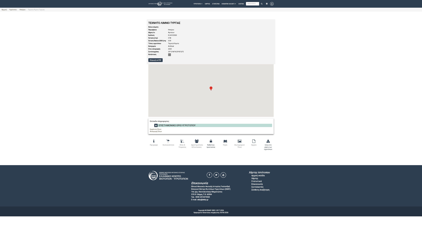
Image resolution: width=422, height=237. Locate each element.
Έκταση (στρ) (153, 38)
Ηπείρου (22, 10)
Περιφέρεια (152, 30)
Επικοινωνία (257, 184)
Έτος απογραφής (154, 49)
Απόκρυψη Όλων (156, 131)
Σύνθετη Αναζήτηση (260, 190)
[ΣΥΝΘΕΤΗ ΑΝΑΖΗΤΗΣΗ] (267, 4)
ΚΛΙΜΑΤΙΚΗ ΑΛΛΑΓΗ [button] (228, 4)
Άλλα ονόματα (153, 27)
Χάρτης (207, 4)
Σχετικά (241, 4)
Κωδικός (151, 35)
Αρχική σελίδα (258, 175)
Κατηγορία (152, 46)
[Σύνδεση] (272, 4)
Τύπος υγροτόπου (154, 43)
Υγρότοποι (13, 10)
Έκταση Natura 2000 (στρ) (157, 41)
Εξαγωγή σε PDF (155, 60)
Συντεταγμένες (153, 52)
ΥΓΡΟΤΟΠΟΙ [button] (197, 4)
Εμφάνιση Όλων (155, 129)
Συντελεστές (257, 187)
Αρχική (4, 10)
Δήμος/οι (151, 32)
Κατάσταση (152, 54)
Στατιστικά (215, 4)
